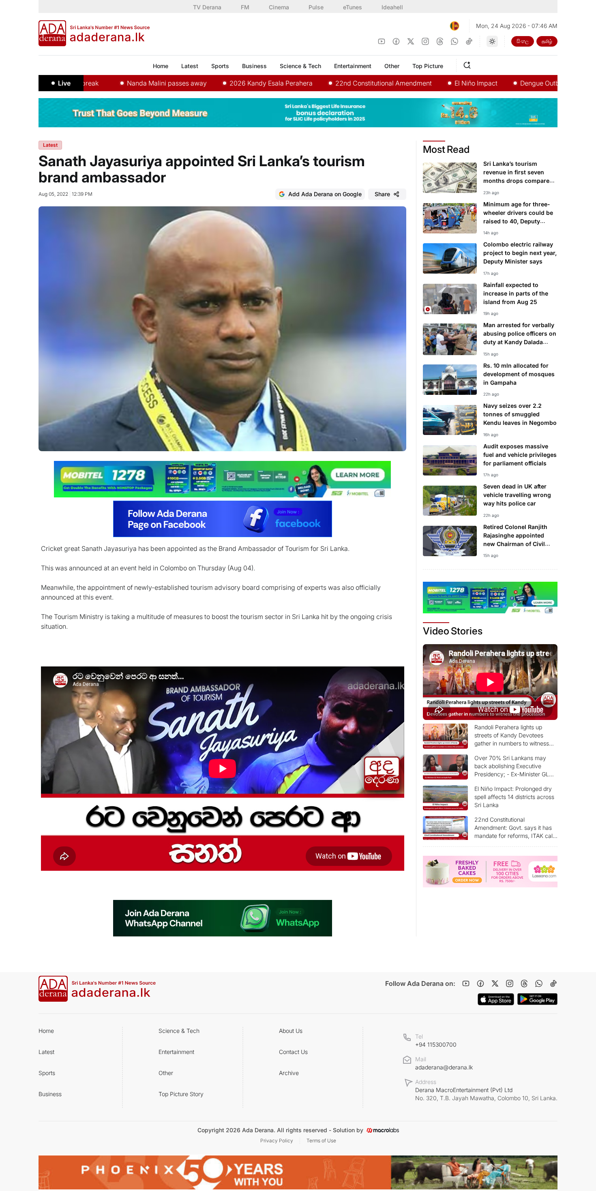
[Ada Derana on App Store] (496, 999)
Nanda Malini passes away (125, 83)
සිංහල (523, 41)
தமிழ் (547, 41)
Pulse (316, 7)
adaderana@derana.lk (444, 1067)
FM (245, 7)
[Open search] (468, 64)
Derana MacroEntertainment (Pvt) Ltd (486, 1093)
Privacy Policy (276, 1140)
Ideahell (392, 7)
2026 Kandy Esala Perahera (229, 83)
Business (50, 1093)
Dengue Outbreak (505, 83)
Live (64, 83)
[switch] (492, 41)
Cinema (279, 7)
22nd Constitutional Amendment (342, 83)
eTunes (352, 7)
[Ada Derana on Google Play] (537, 999)
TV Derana (207, 7)
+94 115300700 (436, 1044)
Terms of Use (321, 1140)
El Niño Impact (434, 83)
